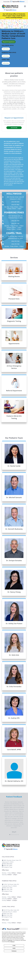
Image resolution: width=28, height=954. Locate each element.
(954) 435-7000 (15, 220)
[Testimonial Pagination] (9, 834)
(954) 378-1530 (15, 244)
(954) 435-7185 (15, 223)
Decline (14, 948)
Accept (14, 945)
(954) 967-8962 (15, 204)
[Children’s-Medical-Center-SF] (11, 844)
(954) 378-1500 (15, 241)
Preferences (14, 951)
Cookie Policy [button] (10, 940)
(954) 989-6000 (15, 202)
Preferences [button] (12, 941)
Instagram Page (7, 867)
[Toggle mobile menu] (25, 6)
